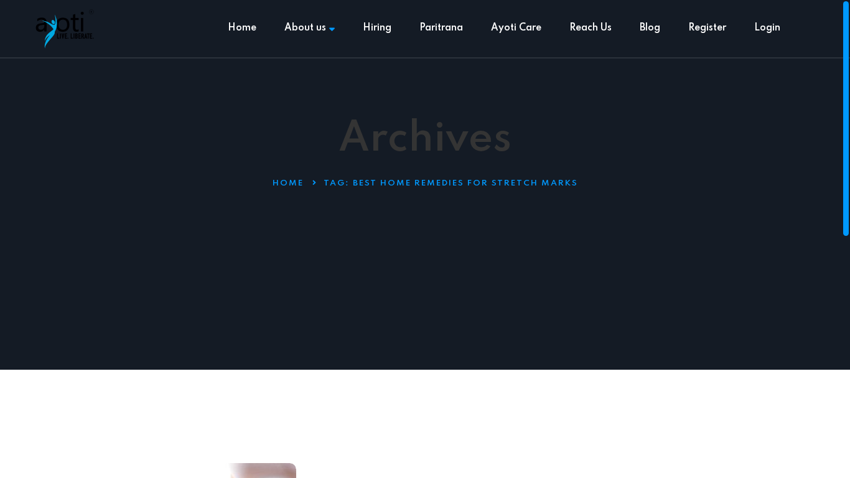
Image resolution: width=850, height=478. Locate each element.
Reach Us (590, 28)
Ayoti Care (516, 28)
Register (707, 28)
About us (305, 28)
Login (767, 28)
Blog (650, 28)
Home (242, 28)
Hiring (377, 28)
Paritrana (441, 28)
